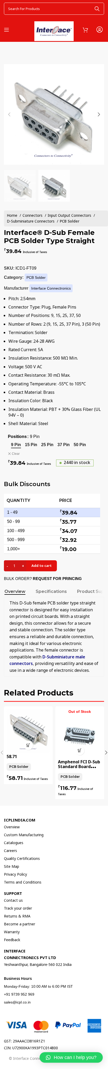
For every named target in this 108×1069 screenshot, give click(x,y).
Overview (12, 826)
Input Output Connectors (70, 215)
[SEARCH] (97, 9)
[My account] (99, 29)
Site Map (11, 866)
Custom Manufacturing (24, 834)
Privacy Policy (15, 874)
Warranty (12, 931)
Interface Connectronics (51, 288)
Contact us (13, 900)
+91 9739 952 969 (19, 994)
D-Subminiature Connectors (31, 221)
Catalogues (13, 842)
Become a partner (19, 923)
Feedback (12, 939)
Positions (17, 436)
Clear (16, 454)
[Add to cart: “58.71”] (28, 745)
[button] (71, 1057)
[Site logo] (54, 29)
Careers (10, 850)
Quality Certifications (22, 858)
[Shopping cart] (85, 29)
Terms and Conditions (22, 882)
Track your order (18, 908)
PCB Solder (69, 221)
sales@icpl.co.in (17, 1002)
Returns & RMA (17, 916)
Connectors (33, 215)
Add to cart (41, 565)
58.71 (12, 756)
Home (12, 215)
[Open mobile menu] (6, 29)
